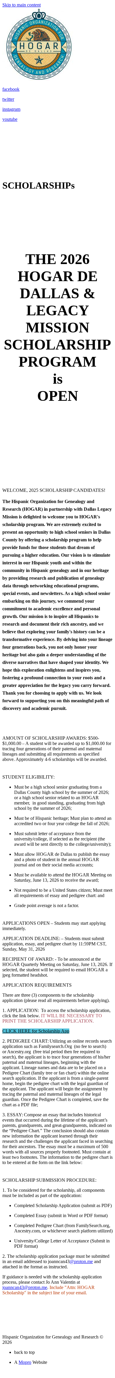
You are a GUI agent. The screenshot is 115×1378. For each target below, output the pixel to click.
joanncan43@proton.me (24, 1287)
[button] (35, 1031)
